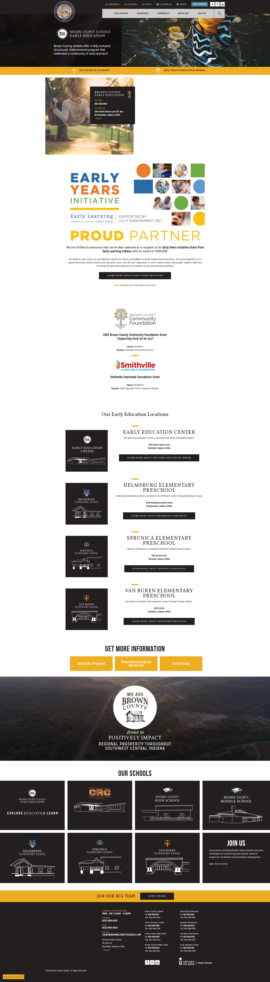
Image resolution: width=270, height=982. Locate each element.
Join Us (202, 13)
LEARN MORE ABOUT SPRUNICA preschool (159, 568)
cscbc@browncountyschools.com (121, 934)
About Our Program (91, 663)
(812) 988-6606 (153, 936)
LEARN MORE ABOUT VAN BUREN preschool (159, 621)
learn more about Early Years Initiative (135, 275)
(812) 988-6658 (189, 936)
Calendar (166, 4)
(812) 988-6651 (188, 914)
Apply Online (157, 896)
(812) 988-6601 (100, 103)
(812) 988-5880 (153, 925)
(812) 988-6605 (153, 948)
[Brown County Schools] (64, 7)
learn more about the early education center (159, 457)
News (183, 4)
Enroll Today (181, 663)
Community (163, 13)
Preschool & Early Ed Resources (136, 663)
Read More (221, 864)
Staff (147, 4)
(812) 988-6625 (189, 925)
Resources (143, 13)
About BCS (183, 13)
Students (113, 4)
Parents (131, 4)
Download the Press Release (138, 285)
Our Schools (121, 13)
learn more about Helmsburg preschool (159, 515)
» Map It (98, 118)
